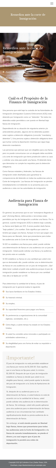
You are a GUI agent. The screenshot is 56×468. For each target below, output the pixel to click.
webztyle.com (41, 465)
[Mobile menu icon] (51, 3)
